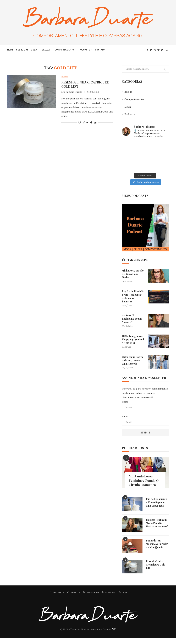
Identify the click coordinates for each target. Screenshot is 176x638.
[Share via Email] (95, 122)
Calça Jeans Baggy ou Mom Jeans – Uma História (132, 360)
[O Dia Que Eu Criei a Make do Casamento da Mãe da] (145, 166)
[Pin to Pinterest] (91, 122)
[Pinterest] (158, 50)
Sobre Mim (22, 50)
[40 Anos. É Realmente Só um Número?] (158, 321)
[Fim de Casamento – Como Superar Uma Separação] (132, 504)
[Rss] (162, 50)
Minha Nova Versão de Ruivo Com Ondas (133, 274)
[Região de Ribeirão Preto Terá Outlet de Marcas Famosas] (158, 296)
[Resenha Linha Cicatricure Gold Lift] (31, 91)
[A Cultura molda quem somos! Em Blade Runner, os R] (129, 166)
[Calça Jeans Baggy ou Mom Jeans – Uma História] (158, 362)
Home (10, 50)
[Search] (167, 50)
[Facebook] (147, 50)
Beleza (46, 50)
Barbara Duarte (74, 92)
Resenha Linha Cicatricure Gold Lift (155, 565)
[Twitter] (151, 50)
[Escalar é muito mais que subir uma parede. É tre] (161, 166)
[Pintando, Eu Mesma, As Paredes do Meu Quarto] (132, 546)
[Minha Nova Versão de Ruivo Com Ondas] (158, 276)
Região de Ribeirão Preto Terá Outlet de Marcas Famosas (133, 296)
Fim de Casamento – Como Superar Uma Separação (156, 502)
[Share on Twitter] (87, 122)
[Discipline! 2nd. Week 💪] (145, 146)
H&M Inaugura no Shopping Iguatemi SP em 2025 (133, 340)
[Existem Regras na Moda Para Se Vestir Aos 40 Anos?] (132, 525)
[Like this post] (79, 122)
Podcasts (84, 50)
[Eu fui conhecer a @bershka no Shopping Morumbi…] (161, 156)
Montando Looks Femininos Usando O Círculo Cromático (144, 480)
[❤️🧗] (161, 146)
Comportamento (64, 50)
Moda (34, 50)
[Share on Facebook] (84, 122)
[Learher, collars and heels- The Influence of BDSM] (145, 156)
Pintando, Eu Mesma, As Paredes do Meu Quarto (157, 544)
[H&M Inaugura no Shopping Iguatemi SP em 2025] (158, 341)
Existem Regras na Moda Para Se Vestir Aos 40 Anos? (157, 523)
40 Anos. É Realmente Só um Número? (132, 319)
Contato (100, 50)
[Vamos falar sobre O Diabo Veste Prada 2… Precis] (129, 156)
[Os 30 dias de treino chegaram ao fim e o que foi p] (129, 146)
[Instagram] (155, 50)
